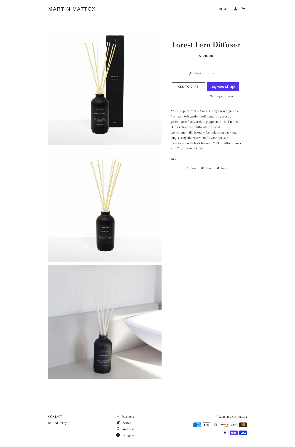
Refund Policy (57, 423)
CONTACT (55, 416)
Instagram (128, 435)
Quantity (195, 73)
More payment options (223, 96)
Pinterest (127, 429)
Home (224, 9)
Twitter (126, 423)
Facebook (127, 416)
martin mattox (72, 9)
